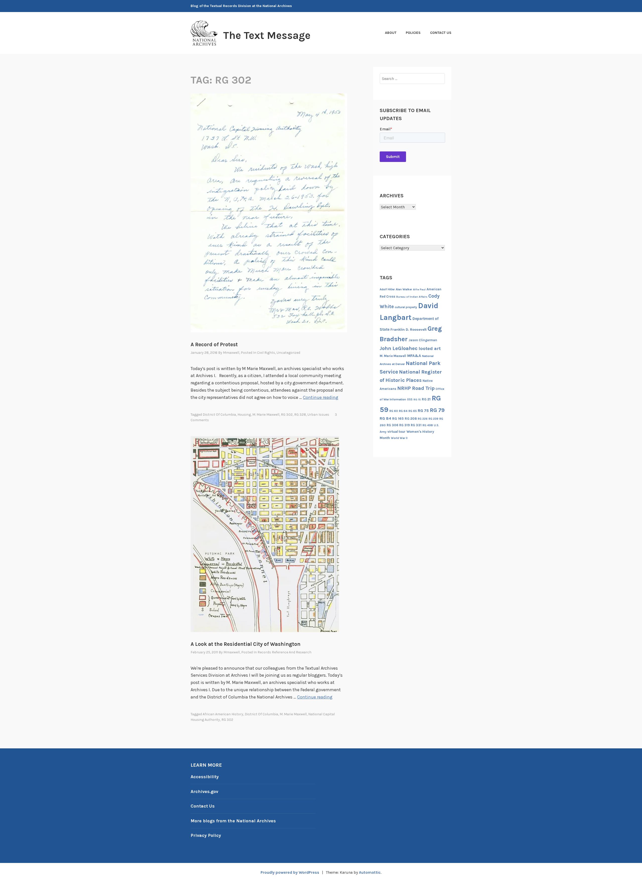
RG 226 (423, 418)
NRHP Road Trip (416, 388)
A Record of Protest (214, 344)
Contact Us (440, 33)
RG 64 (403, 411)
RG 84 (385, 418)
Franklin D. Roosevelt (408, 329)
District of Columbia (219, 414)
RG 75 (423, 410)
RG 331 (416, 425)
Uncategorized (288, 352)
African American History (223, 714)
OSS (410, 399)
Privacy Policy (206, 835)
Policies (413, 33)
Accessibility (205, 776)
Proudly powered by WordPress (290, 872)
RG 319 (404, 425)
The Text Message (266, 35)
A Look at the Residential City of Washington (245, 644)
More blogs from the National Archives (233, 821)
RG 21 (426, 399)
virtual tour (396, 431)
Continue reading (320, 397)
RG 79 (437, 410)
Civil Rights (266, 352)
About (390, 33)
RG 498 (428, 425)
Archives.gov (204, 791)
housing (244, 414)
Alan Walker (404, 289)
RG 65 (413, 411)
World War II (399, 438)
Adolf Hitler (387, 289)
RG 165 (398, 418)
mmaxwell (231, 352)
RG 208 (411, 418)
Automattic (370, 872)
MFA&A (414, 356)
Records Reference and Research (284, 652)
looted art (430, 348)
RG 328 (300, 414)
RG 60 (393, 411)
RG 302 (287, 414)
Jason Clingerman (423, 340)
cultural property (406, 307)
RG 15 (417, 399)
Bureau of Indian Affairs (411, 296)
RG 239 (433, 418)
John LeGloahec (399, 348)
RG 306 (392, 425)
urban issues (318, 414)
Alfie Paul (419, 289)
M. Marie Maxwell (265, 414)
